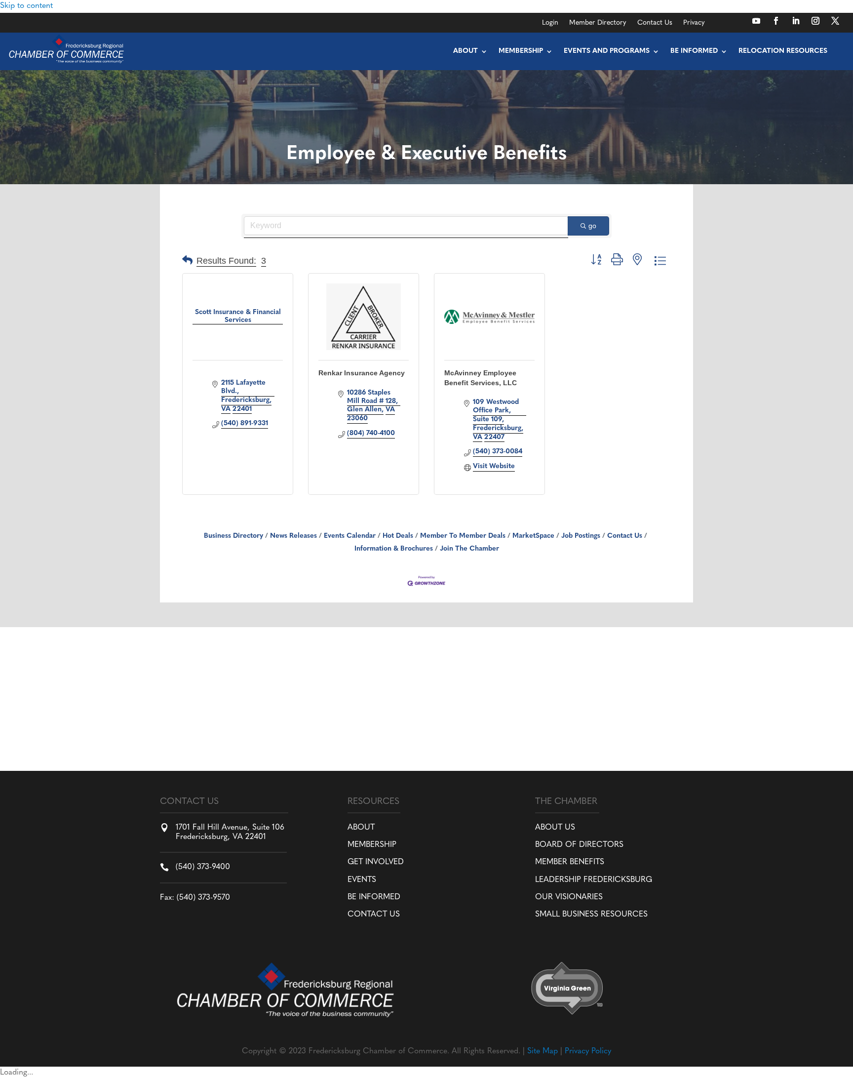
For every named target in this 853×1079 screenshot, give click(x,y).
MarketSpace (533, 536)
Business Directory (233, 536)
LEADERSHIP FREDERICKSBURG (593, 880)
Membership (521, 51)
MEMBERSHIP (372, 845)
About (465, 51)
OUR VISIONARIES (569, 897)
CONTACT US (374, 915)
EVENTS (362, 880)
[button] (187, 261)
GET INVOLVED (376, 862)
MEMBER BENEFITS (569, 862)
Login (550, 23)
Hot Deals (398, 536)
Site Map (542, 1051)
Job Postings (580, 536)
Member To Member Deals (462, 536)
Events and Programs (607, 51)
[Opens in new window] (756, 21)
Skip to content (26, 6)
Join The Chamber (469, 549)
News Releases (293, 536)
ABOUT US (555, 828)
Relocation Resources (782, 51)
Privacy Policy (588, 1051)
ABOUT (361, 828)
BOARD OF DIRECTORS (579, 845)
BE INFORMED (374, 897)
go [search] (592, 226)
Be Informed (694, 51)
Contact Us (654, 23)
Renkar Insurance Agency (361, 373)
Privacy (694, 23)
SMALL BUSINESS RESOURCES (591, 915)
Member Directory (597, 23)
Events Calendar (350, 536)
